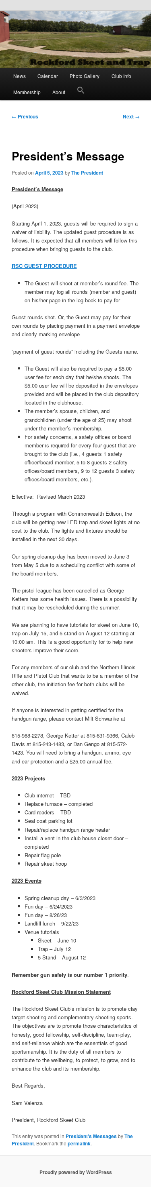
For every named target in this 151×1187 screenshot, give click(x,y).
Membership (27, 92)
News (19, 75)
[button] (81, 92)
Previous (25, 116)
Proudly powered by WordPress (75, 1172)
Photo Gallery (84, 75)
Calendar (47, 75)
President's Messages (91, 1136)
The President (87, 172)
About (58, 92)
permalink (79, 1143)
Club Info (121, 75)
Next (131, 116)
